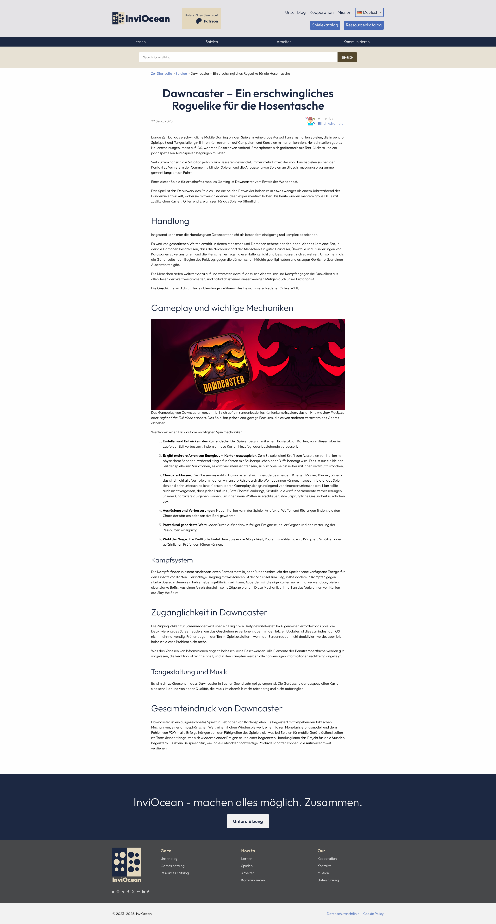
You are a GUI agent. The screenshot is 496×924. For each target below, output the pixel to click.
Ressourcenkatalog (364, 25)
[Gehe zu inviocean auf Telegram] (123, 891)
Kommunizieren (357, 41)
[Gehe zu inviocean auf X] (133, 891)
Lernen (139, 41)
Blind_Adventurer (331, 123)
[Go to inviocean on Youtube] (112, 891)
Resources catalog (175, 873)
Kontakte (325, 865)
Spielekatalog (325, 25)
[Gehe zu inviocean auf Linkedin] (143, 891)
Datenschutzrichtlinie (343, 913)
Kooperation (322, 12)
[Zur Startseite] (141, 18)
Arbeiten (284, 41)
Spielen (212, 41)
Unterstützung (248, 821)
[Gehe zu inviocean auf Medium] (138, 891)
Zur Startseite (161, 73)
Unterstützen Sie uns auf (201, 18)
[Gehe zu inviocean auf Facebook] (128, 891)
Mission (344, 12)
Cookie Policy (373, 913)
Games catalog (172, 865)
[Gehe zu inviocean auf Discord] (118, 891)
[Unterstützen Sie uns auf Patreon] (148, 891)
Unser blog (295, 12)
